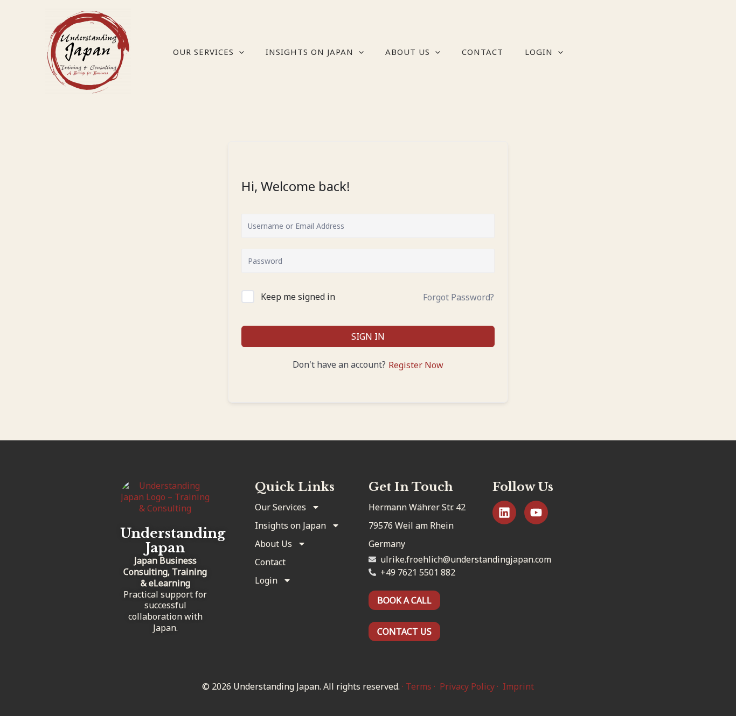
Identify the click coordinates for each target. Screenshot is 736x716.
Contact (482, 51)
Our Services (203, 51)
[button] (239, 52)
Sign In (368, 336)
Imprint (518, 686)
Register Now (415, 365)
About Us (407, 51)
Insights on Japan (309, 51)
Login (539, 51)
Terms (419, 686)
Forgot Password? (458, 297)
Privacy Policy (467, 686)
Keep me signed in (298, 297)
